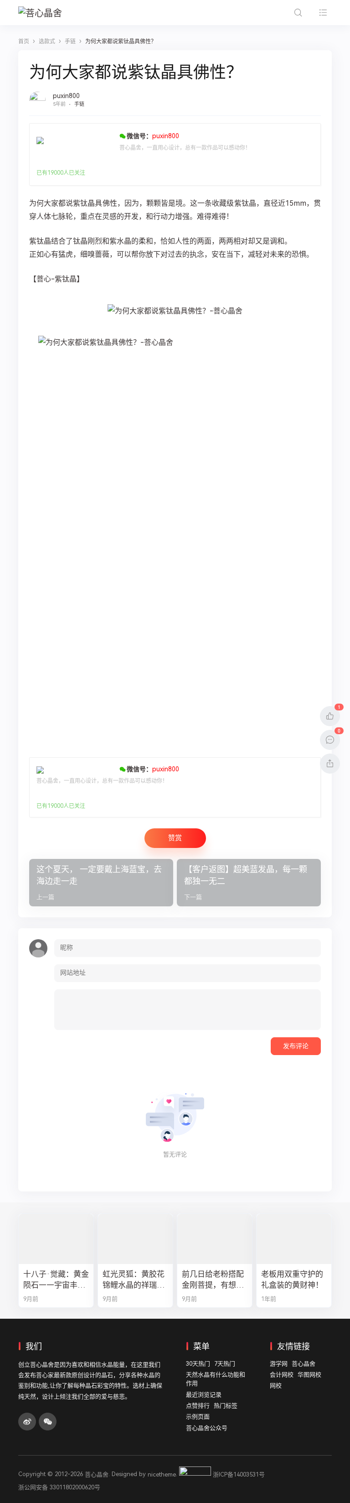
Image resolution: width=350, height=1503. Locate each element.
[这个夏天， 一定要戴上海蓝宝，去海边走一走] (101, 882)
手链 (79, 104)
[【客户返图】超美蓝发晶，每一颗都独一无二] (249, 882)
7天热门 (224, 1363)
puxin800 (66, 95)
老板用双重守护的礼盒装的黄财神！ (292, 1279)
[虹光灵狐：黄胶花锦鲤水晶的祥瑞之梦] (135, 1239)
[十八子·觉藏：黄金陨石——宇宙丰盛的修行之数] (56, 1239)
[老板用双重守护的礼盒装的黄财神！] (294, 1239)
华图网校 (309, 1374)
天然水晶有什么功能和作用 (215, 1379)
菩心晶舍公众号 (206, 1428)
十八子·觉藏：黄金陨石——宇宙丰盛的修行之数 (56, 1280)
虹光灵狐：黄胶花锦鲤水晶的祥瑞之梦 (134, 1280)
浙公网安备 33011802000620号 (59, 1487)
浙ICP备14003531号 (239, 1474)
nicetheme (162, 1474)
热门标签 (225, 1405)
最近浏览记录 (203, 1394)
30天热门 (198, 1363)
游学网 (279, 1363)
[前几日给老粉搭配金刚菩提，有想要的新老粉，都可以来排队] (214, 1239)
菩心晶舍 (303, 1363)
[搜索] (298, 12)
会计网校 (281, 1374)
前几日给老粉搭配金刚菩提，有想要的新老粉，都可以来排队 (213, 1280)
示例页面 (198, 1416)
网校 (276, 1385)
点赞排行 (198, 1405)
